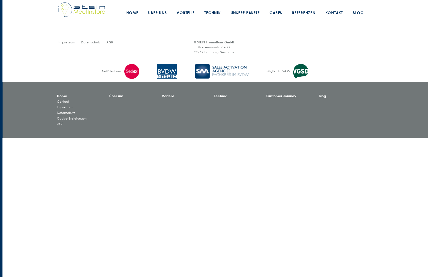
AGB (109, 42)
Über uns (157, 12)
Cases (275, 12)
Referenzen (304, 12)
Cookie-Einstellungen (71, 118)
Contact (63, 101)
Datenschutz (91, 42)
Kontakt (334, 12)
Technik (212, 12)
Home (132, 12)
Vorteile (185, 12)
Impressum (66, 42)
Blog (358, 12)
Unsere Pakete (245, 12)
